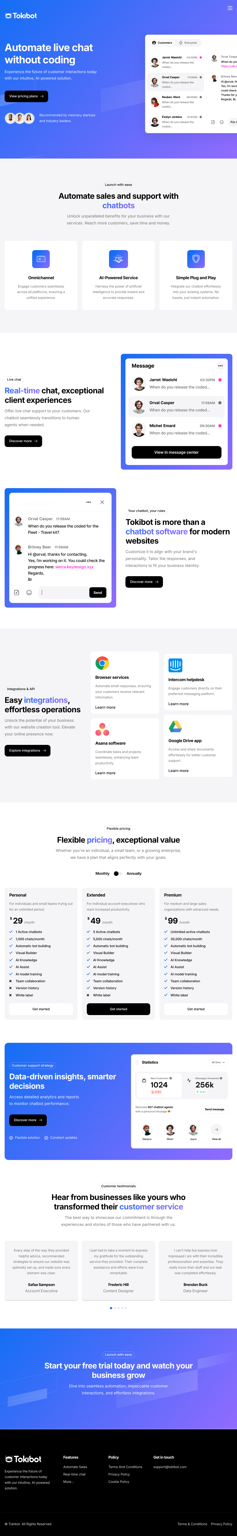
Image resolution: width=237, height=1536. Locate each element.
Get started (41, 1009)
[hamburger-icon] (230, 8)
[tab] (102, 873)
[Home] (21, 8)
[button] (111, 1308)
